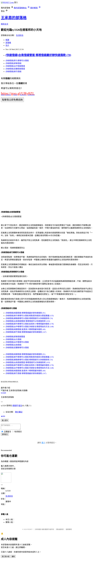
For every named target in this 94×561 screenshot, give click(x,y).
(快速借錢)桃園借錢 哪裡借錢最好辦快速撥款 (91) (25, 313)
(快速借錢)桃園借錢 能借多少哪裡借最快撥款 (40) (25, 329)
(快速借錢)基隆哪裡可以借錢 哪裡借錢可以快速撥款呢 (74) (29, 318)
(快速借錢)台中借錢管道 (15, 66)
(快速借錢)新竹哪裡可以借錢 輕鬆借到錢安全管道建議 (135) (30, 316)
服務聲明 (69, 529)
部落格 (8, 43)
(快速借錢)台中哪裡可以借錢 (17, 342)
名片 (7, 45)
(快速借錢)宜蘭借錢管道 (15, 69)
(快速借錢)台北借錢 (13, 339)
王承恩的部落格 (14, 18)
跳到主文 (4, 24)
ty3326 (3, 393)
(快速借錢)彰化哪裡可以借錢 (17, 61)
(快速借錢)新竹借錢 (13, 71)
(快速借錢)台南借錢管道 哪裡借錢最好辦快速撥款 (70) (38, 55)
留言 (20, 406)
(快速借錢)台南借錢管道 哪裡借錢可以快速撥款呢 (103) (28, 321)
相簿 (7, 40)
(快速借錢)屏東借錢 (13, 63)
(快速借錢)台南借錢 (13, 345)
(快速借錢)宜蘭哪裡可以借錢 (17, 348)
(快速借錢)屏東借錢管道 (15, 337)
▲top (3, 416)
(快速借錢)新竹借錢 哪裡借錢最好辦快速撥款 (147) (26, 332)
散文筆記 (18, 412)
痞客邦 (15, 406)
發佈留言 (5, 434)
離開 (13, 556)
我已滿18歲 (5, 556)
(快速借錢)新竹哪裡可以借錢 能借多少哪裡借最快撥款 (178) (30, 324)
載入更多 (5, 420)
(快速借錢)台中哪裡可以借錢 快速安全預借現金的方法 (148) (30, 327)
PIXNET (29, 529)
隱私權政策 (60, 529)
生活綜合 (19, 35)
